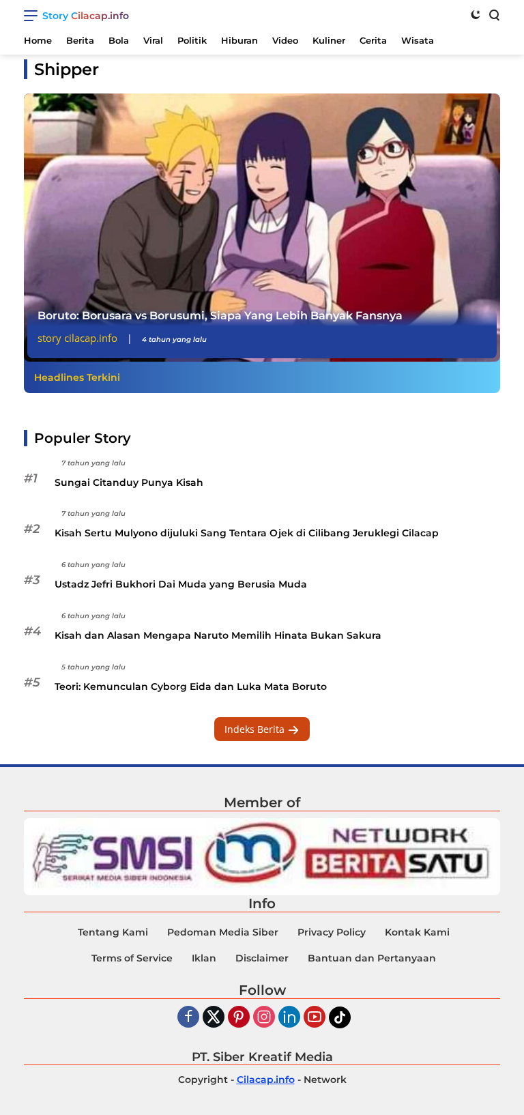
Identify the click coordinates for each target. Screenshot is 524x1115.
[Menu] (33, 15)
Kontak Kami (417, 932)
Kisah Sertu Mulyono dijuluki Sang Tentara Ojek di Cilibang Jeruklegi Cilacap (247, 533)
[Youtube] (314, 1018)
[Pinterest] (239, 1018)
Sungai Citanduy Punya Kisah (129, 482)
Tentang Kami (113, 932)
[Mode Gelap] (475, 14)
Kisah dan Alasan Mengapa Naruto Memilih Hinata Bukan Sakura (218, 635)
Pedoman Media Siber (222, 932)
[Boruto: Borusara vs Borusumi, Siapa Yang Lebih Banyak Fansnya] (262, 227)
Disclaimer (262, 958)
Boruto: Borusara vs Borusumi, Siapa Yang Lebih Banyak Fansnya (220, 315)
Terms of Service (132, 958)
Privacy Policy (331, 932)
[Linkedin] (289, 1018)
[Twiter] (213, 1018)
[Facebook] (188, 1018)
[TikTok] (340, 1017)
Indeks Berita (255, 729)
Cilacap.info (266, 1079)
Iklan (204, 958)
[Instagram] (264, 1018)
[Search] (493, 14)
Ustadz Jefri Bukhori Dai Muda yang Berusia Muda (181, 584)
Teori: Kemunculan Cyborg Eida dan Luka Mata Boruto (191, 686)
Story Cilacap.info (85, 16)
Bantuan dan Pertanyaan (372, 958)
